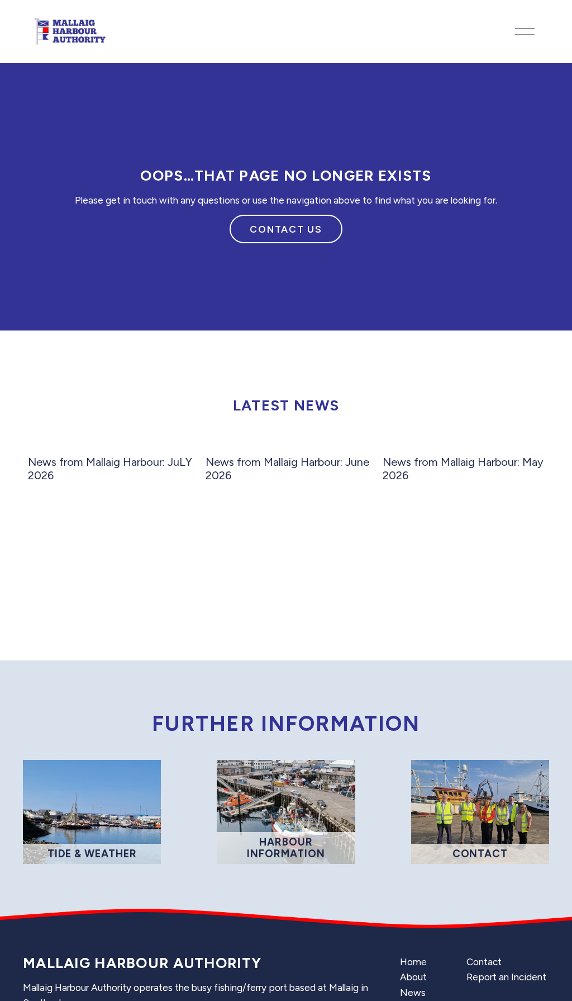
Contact (484, 961)
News (413, 992)
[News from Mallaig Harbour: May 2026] (466, 442)
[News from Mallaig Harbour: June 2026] (289, 442)
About (413, 977)
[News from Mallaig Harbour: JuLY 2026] (111, 442)
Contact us (286, 229)
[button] (530, 424)
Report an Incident (506, 977)
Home (413, 961)
